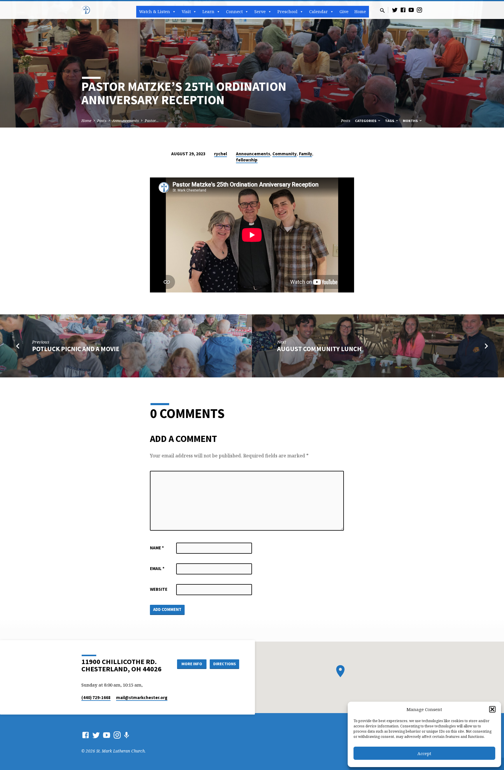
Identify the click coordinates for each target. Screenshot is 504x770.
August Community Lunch (319, 349)
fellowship (247, 160)
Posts (101, 120)
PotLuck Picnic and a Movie (75, 349)
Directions (224, 663)
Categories (366, 121)
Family (305, 153)
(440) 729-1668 (96, 697)
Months (411, 121)
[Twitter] (395, 10)
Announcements (125, 120)
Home (360, 11)
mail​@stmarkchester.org (141, 697)
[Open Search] (382, 10)
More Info (191, 663)
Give (344, 11)
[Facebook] (403, 10)
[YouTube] (411, 10)
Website (158, 589)
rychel (220, 153)
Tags (390, 121)
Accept (424, 753)
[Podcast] (126, 735)
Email (157, 568)
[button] (492, 709)
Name (157, 548)
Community (284, 153)
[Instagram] (419, 10)
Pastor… (152, 120)
